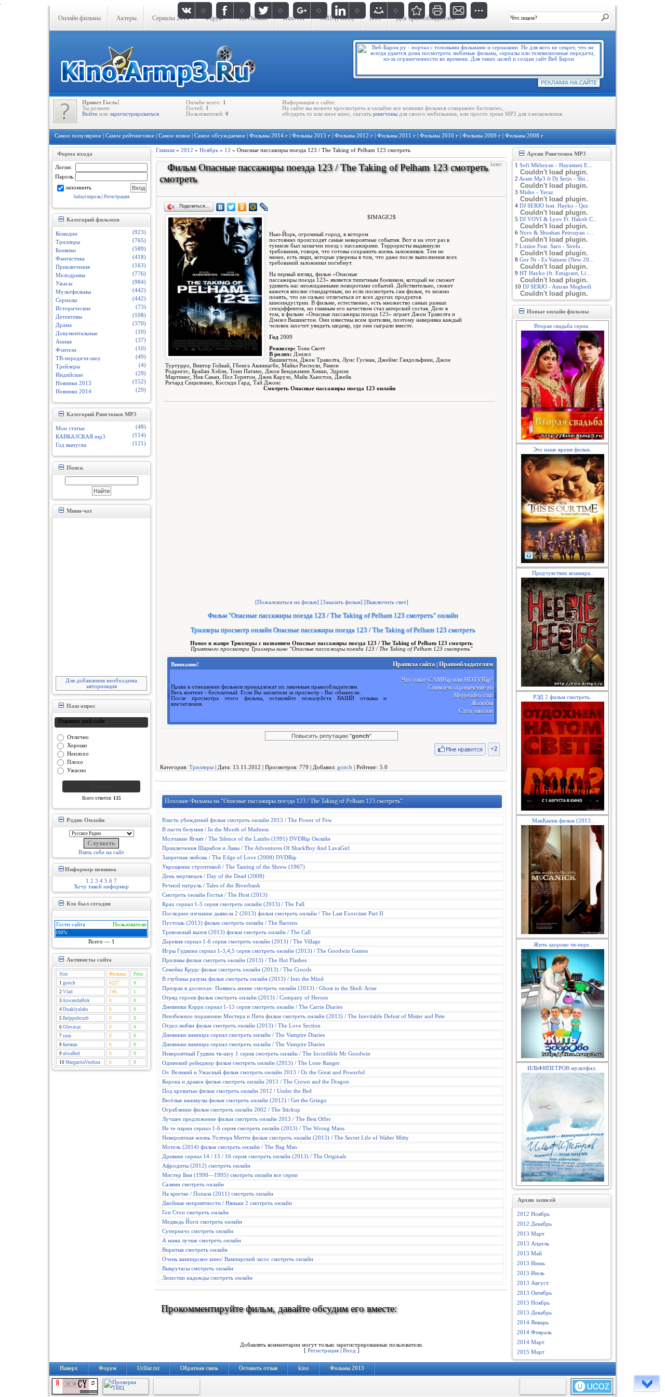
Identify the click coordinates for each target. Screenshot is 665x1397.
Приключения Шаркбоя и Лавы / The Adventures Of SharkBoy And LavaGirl (256, 848)
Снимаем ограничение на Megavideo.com (460, 691)
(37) (141, 340)
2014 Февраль (534, 1332)
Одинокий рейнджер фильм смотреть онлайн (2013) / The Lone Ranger (251, 1063)
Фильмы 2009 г (481, 136)
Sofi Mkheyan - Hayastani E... (556, 165)
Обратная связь (199, 1368)
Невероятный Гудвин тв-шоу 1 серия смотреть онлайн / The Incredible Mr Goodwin (266, 1054)
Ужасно (76, 770)
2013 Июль (530, 1273)
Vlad (68, 991)
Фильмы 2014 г (268, 136)
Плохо (75, 761)
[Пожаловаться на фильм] (287, 602)
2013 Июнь (531, 1263)
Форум (107, 1368)
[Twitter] (231, 207)
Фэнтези (66, 350)
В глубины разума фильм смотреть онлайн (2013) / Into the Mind (243, 979)
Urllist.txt (148, 1368)
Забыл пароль (87, 196)
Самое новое (174, 136)
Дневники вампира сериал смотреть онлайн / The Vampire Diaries (243, 1035)
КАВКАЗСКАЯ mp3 (80, 437)
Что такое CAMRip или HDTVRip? (447, 679)
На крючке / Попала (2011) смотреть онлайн (217, 1194)
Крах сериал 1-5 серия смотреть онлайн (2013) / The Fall (233, 904)
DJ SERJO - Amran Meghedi (557, 287)
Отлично (78, 736)
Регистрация (116, 196)
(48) (141, 427)
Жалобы (482, 703)
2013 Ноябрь (533, 1303)
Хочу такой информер (101, 886)
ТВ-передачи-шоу (78, 358)
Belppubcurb (76, 1018)
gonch (69, 982)
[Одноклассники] (242, 207)
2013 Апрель (533, 1244)
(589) (139, 249)
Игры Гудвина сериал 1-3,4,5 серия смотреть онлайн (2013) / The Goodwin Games (265, 951)
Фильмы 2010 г (439, 136)
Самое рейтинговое (129, 136)
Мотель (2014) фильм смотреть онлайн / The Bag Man (229, 1147)
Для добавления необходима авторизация (101, 683)
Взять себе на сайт (101, 852)
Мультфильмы (73, 292)
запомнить (78, 187)
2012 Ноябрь (533, 1214)
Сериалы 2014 (170, 18)
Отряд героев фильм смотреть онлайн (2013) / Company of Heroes (245, 998)
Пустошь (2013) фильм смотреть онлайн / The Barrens (229, 923)
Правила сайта (414, 664)
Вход (349, 1350)
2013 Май (529, 1253)
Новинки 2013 (73, 383)
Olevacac (72, 1027)
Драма (64, 325)
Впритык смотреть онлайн (195, 1250)
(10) (141, 332)
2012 (187, 150)
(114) (139, 435)
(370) (139, 323)
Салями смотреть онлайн (193, 1184)
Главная (165, 150)
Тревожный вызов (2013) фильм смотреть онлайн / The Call (236, 932)
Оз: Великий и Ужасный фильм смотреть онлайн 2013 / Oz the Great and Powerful (263, 1072)
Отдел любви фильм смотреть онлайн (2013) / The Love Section (241, 1026)
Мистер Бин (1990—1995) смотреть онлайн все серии (230, 1175)
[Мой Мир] (253, 207)
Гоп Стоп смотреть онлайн (195, 1212)
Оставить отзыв (258, 1368)
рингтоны (385, 114)
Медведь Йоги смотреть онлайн (202, 1222)
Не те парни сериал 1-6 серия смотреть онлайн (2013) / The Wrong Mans (253, 1128)
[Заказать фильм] (342, 602)
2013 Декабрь (534, 1313)
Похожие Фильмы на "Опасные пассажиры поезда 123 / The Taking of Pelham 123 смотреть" (284, 801)
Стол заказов (476, 711)
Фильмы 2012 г (354, 136)
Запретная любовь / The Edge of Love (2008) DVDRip (229, 857)
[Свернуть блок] (61, 219)
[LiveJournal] (264, 207)
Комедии (66, 234)
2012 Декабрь (534, 1224)
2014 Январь (533, 1322)
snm (67, 1035)
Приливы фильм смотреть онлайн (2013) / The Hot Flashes (234, 960)
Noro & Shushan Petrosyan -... (556, 233)
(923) (139, 232)
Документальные (77, 333)
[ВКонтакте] (220, 207)
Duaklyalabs (75, 1009)
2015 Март (530, 1352)
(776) (139, 274)
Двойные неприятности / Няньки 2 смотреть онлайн (227, 1203)
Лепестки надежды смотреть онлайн (207, 1278)
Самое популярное (78, 136)
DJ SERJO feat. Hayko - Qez (554, 206)
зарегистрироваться (134, 114)
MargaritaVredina (82, 1062)
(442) (139, 290)
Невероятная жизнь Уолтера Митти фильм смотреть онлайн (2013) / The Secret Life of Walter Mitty (285, 1138)
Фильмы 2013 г (311, 136)
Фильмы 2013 (347, 1368)
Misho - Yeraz (536, 192)
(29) (141, 373)
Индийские (69, 375)
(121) (139, 443)
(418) (139, 257)
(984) (139, 282)
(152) (139, 382)
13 (227, 150)
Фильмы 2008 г (524, 136)
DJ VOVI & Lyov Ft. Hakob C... (558, 219)
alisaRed (71, 1053)
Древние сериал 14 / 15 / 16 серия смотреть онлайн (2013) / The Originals (254, 1156)
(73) (141, 307)
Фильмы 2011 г (396, 136)
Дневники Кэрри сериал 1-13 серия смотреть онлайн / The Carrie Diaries (252, 1007)
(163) (139, 265)
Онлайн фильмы (79, 18)
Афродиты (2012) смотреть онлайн (206, 1166)
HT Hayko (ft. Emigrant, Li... (555, 273)
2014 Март (530, 1342)
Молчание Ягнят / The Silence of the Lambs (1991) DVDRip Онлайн (246, 839)
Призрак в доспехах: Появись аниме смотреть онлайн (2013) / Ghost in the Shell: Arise (269, 988)
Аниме (64, 342)
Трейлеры (68, 366)
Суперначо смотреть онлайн (197, 1231)
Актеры (126, 18)
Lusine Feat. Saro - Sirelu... (552, 246)
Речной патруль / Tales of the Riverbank (211, 885)
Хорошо (77, 745)
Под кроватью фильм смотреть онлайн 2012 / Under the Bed (237, 1091)
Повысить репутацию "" (331, 736)
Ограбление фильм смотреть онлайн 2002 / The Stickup (231, 1110)
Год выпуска (71, 445)
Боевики (66, 250)
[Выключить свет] (386, 602)
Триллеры (68, 242)
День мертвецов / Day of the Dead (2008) (213, 876)
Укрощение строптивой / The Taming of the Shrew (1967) (233, 867)
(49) (141, 357)
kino (303, 1368)
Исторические (73, 308)
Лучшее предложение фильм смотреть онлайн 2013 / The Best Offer (246, 1119)
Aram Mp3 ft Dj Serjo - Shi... (554, 179)
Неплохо (78, 753)
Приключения (73, 267)
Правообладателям (466, 664)
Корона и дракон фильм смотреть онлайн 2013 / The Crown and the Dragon (255, 1082)
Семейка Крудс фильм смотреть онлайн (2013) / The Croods (236, 970)
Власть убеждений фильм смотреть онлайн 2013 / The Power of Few (247, 820)
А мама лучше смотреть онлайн (201, 1240)
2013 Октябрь (534, 1293)
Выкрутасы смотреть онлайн (197, 1268)
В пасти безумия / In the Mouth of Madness (215, 829)
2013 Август (533, 1283)
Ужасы (64, 283)
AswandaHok (76, 1000)
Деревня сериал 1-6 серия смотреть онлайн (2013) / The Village (241, 941)
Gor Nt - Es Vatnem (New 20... (557, 260)
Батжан (70, 1044)
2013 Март (530, 1234)
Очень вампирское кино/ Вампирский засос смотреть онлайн (237, 1259)
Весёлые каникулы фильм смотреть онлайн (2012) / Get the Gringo (244, 1100)
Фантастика (70, 259)
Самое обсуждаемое (219, 136)
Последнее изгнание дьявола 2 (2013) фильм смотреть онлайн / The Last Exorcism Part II (272, 913)
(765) (139, 240)
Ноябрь (209, 150)
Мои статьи (70, 428)
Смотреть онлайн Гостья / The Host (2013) (215, 895)
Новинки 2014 (73, 391)
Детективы (69, 317)
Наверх (69, 1368)
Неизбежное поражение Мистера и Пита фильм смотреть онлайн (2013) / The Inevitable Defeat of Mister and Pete (303, 1016)
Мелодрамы (70, 275)
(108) (139, 315)
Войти (90, 114)
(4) (142, 365)
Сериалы (66, 300)
